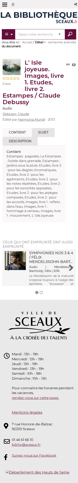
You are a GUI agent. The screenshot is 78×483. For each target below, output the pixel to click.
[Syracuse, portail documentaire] (39, 18)
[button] (76, 4)
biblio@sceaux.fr (26, 445)
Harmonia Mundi (31, 119)
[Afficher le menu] (4, 5)
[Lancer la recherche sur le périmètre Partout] (70, 34)
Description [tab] (20, 141)
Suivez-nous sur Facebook (34, 455)
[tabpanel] (34, 184)
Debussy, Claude (16, 114)
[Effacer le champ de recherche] (60, 34)
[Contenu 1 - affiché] (36, 292)
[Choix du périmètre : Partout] (8, 34)
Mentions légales (27, 412)
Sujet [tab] (43, 132)
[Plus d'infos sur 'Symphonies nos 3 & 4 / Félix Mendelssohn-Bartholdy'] (15, 261)
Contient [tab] (17, 132)
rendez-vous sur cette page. (35, 398)
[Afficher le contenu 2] (41, 292)
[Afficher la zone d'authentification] (13, 4)
